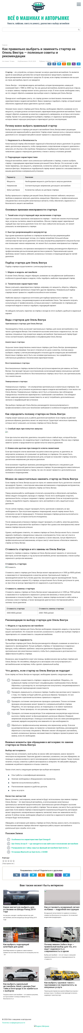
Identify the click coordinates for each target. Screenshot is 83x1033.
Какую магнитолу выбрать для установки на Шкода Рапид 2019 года (19, 909)
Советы (48, 61)
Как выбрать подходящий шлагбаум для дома (16, 945)
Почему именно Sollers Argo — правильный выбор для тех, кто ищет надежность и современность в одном (60, 947)
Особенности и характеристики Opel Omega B (30, 839)
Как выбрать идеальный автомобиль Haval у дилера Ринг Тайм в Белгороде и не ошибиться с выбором (20, 987)
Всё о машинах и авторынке (38, 18)
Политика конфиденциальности (13, 1023)
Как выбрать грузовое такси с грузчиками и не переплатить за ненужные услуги (60, 984)
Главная (4, 45)
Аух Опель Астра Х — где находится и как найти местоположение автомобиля (44, 844)
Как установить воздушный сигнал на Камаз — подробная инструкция (61, 908)
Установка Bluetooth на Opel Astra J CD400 (29, 852)
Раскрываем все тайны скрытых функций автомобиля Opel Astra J (40, 848)
